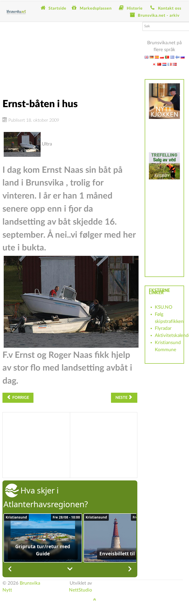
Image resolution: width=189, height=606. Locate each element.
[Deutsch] (152, 57)
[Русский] (183, 57)
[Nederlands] (164, 64)
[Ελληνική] (172, 57)
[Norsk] (175, 64)
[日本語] (154, 64)
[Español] (157, 57)
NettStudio (80, 590)
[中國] (159, 64)
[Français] (170, 64)
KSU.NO (163, 307)
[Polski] (162, 57)
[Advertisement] (70, 56)
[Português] (167, 57)
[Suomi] (177, 57)
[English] (146, 57)
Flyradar (163, 328)
